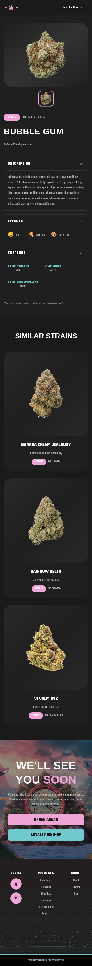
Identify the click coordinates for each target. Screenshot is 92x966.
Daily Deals (46, 880)
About (76, 880)
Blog (76, 893)
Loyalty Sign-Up (46, 835)
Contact (76, 887)
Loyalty (46, 913)
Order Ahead (46, 820)
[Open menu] (11, 7)
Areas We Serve (46, 907)
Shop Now (46, 893)
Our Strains (46, 887)
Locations (46, 900)
